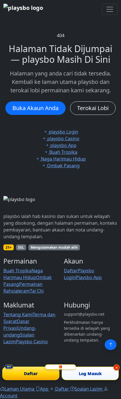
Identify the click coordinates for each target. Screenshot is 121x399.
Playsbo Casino (32, 341)
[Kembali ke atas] (110, 344)
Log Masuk (90, 373)
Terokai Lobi (93, 108)
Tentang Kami (18, 314)
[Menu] (110, 9)
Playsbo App (89, 277)
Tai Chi (37, 291)
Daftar (71, 271)
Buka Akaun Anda (35, 108)
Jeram (23, 291)
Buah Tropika (17, 271)
